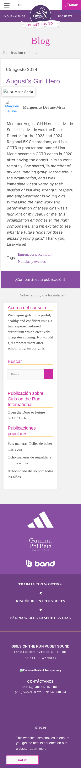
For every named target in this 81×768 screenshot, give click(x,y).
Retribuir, (45, 254)
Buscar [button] (16, 374)
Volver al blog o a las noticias (42, 295)
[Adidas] (40, 519)
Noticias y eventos (32, 261)
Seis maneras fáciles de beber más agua (30, 446)
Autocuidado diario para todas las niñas (30, 474)
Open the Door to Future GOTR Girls (26, 415)
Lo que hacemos (13, 16)
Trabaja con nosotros (40, 584)
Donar (72, 5)
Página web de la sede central (40, 618)
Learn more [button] (38, 748)
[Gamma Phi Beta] (40, 544)
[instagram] (31, 715)
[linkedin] (41, 715)
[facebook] (50, 715)
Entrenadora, (27, 254)
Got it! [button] (22, 760)
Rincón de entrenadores (40, 601)
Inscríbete (65, 16)
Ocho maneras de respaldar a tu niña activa (29, 460)
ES (20, 5)
